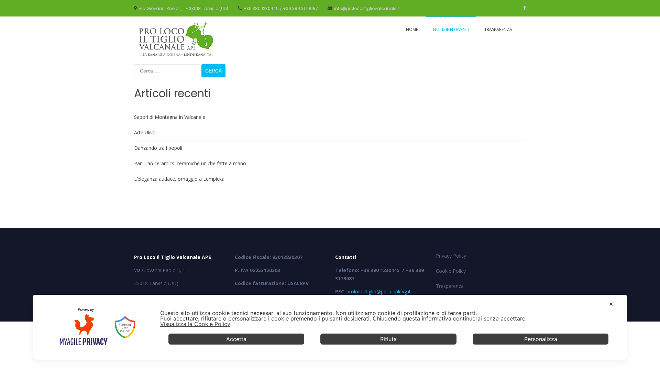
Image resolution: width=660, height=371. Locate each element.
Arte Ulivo (145, 132)
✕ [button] (611, 304)
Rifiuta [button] (388, 339)
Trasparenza (498, 29)
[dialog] (330, 327)
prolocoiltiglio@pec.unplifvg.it (378, 291)
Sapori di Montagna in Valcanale (169, 117)
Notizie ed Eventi (451, 29)
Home (412, 29)
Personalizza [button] (540, 339)
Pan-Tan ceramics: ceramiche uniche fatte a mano (190, 163)
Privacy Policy (451, 255)
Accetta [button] (236, 339)
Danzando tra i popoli (158, 148)
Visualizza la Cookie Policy (195, 324)
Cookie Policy (451, 271)
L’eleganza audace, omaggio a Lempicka (179, 179)
